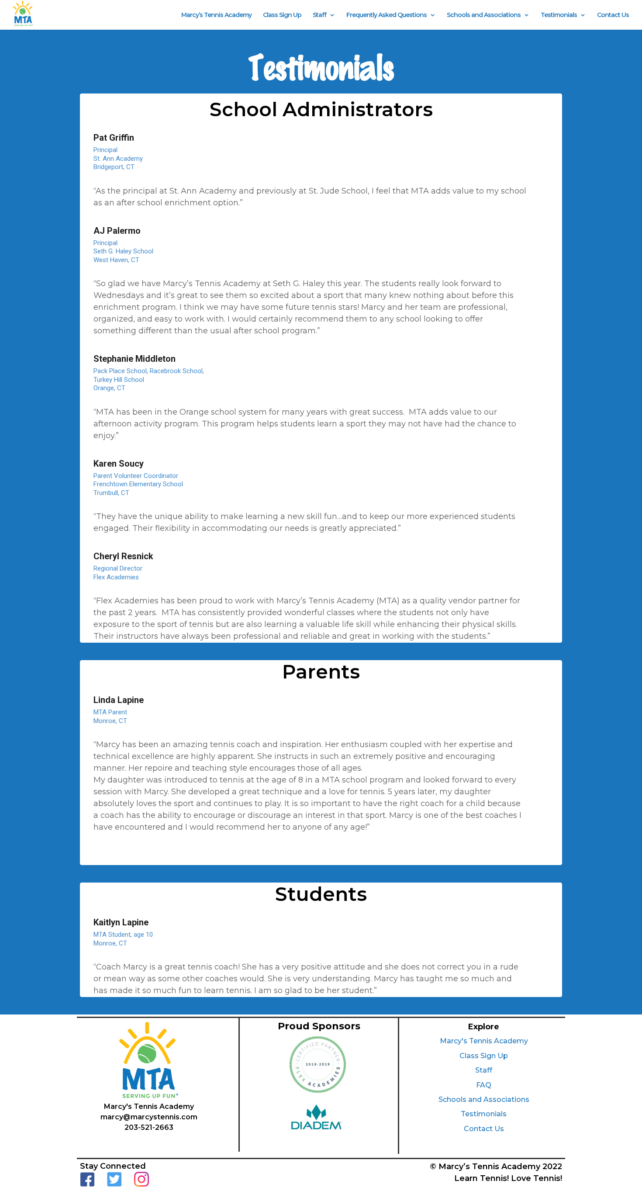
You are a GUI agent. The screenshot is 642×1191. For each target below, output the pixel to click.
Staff (319, 15)
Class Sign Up (282, 15)
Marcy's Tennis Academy (484, 1041)
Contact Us (613, 15)
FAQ (483, 1085)
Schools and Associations (484, 15)
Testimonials (559, 15)
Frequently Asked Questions (386, 15)
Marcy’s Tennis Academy (216, 15)
